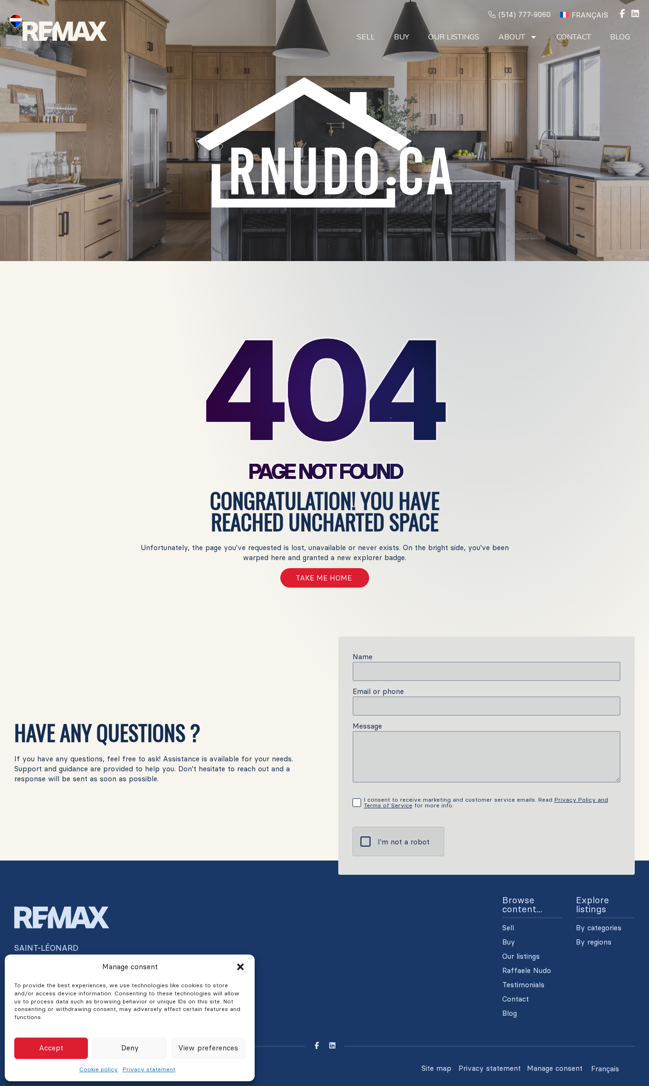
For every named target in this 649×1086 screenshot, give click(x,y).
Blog (620, 37)
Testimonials (523, 985)
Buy (401, 37)
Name (362, 656)
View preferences (208, 1047)
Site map (436, 1068)
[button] (240, 967)
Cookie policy (98, 1069)
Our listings (453, 37)
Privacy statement (149, 1069)
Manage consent (554, 1068)
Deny (130, 1047)
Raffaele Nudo (526, 970)
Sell (366, 37)
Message (367, 726)
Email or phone (378, 691)
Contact (573, 37)
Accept (51, 1047)
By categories (598, 928)
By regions (593, 942)
